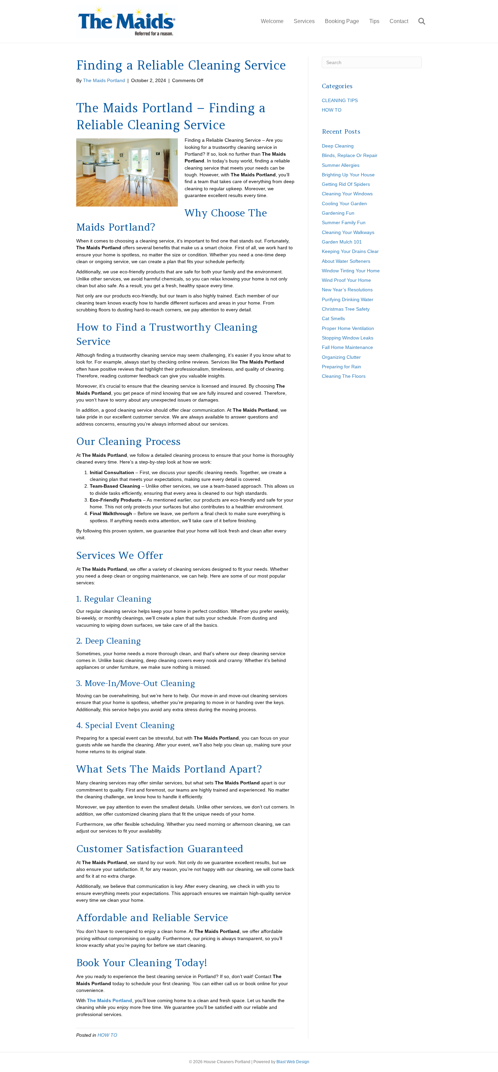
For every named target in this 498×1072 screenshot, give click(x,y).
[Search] (417, 21)
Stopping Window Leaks (347, 337)
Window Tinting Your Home (351, 270)
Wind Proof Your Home (346, 280)
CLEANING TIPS (340, 100)
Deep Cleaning (338, 146)
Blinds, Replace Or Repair (349, 155)
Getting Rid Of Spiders (346, 184)
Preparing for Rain (341, 366)
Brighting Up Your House (348, 174)
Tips (374, 21)
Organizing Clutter (341, 357)
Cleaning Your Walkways (348, 232)
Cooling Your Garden (344, 203)
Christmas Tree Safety (346, 309)
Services (304, 21)
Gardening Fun (338, 213)
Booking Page (342, 21)
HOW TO (107, 1035)
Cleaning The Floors (344, 376)
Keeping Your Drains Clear (350, 251)
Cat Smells (333, 318)
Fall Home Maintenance (347, 347)
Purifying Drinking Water (347, 299)
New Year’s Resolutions (347, 289)
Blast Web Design (292, 1061)
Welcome (272, 21)
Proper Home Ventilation (348, 328)
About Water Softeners (346, 261)
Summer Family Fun (344, 222)
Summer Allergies (340, 165)
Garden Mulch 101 (342, 242)
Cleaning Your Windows (347, 193)
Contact (399, 21)
